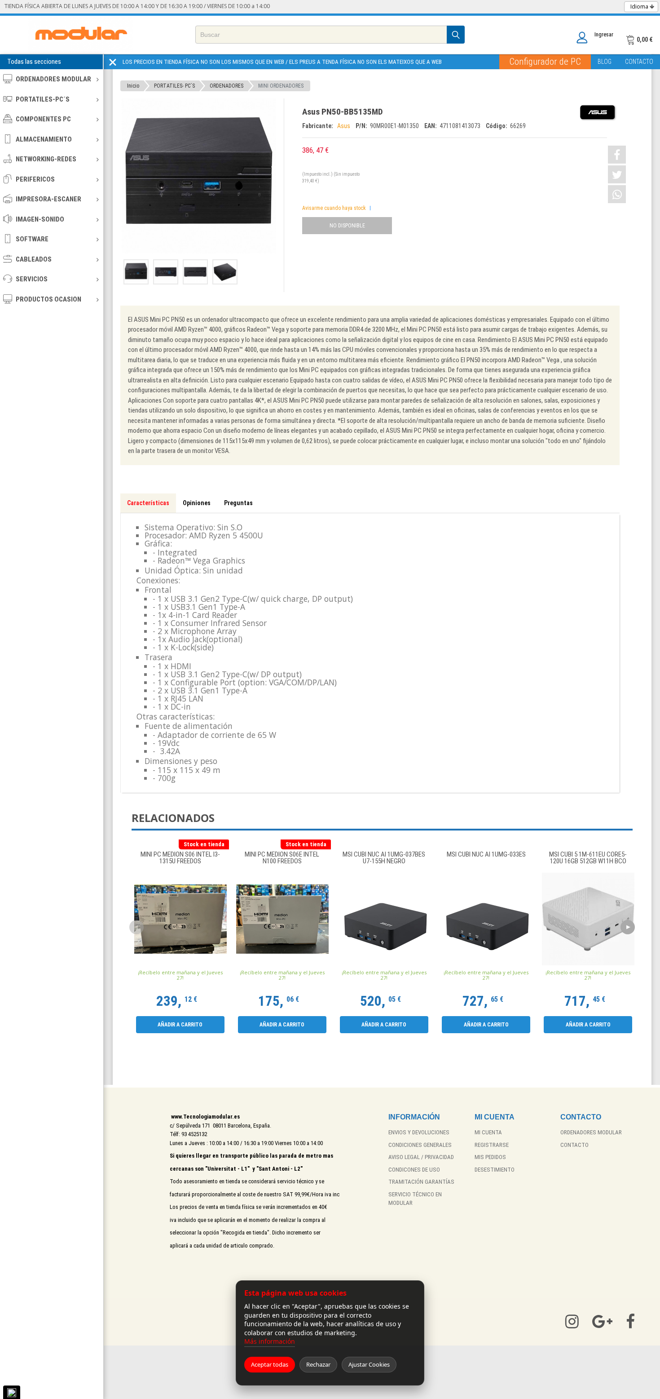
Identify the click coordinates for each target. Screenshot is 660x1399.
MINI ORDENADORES (281, 86)
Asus (344, 125)
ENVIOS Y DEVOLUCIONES (418, 1132)
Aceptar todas (269, 1364)
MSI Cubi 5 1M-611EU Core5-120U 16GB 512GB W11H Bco (588, 858)
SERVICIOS (32, 279)
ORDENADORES (226, 86)
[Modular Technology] (80, 35)
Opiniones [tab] (197, 502)
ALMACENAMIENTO (44, 139)
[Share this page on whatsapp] (617, 194)
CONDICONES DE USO (414, 1169)
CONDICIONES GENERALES (420, 1144)
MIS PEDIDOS (490, 1157)
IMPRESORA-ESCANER (48, 199)
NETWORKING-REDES (46, 159)
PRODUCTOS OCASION (48, 299)
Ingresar (603, 34)
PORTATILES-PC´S (43, 99)
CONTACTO (639, 61)
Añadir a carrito (180, 1024)
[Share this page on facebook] (617, 155)
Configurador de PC (545, 61)
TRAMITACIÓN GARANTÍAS (421, 1181)
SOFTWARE (32, 239)
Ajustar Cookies (369, 1364)
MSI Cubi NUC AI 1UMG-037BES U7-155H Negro (384, 858)
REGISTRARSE (492, 1144)
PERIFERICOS (35, 179)
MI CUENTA (488, 1132)
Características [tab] (148, 502)
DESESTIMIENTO (495, 1169)
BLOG (605, 61)
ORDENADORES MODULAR (53, 79)
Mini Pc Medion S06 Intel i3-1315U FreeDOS (180, 858)
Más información (269, 1341)
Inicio (133, 86)
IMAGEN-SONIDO (40, 219)
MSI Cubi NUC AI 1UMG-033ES (486, 854)
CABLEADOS (34, 259)
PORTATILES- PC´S (174, 86)
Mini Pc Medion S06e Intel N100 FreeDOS (282, 858)
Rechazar (318, 1364)
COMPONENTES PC (43, 119)
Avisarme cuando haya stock (334, 208)
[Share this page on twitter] (617, 174)
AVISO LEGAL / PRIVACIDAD (421, 1157)
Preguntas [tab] (238, 502)
